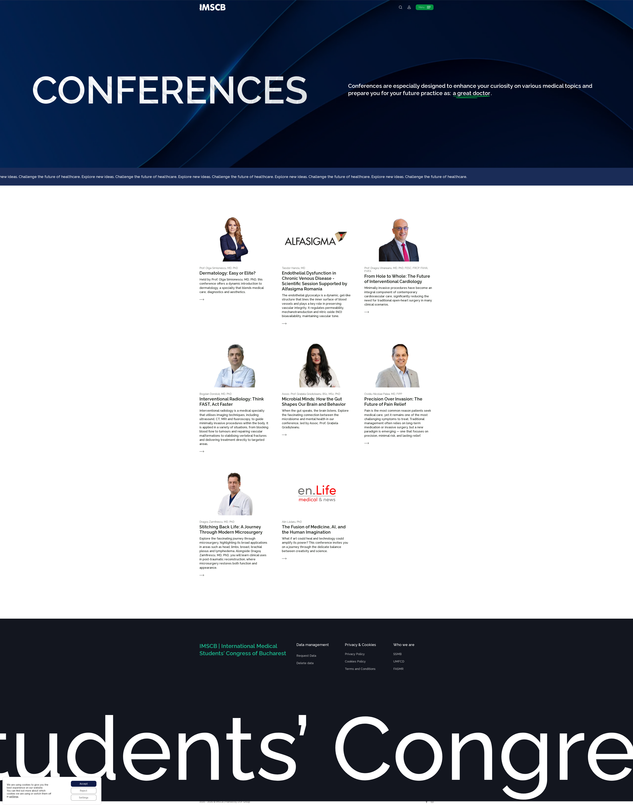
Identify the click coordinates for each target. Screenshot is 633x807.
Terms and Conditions (360, 669)
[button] (425, 7)
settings (13, 796)
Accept (84, 783)
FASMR (398, 669)
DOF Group (244, 802)
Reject (83, 790)
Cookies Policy (355, 661)
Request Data (306, 655)
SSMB (397, 654)
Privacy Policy (355, 654)
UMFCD (398, 661)
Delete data (305, 663)
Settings (83, 797)
